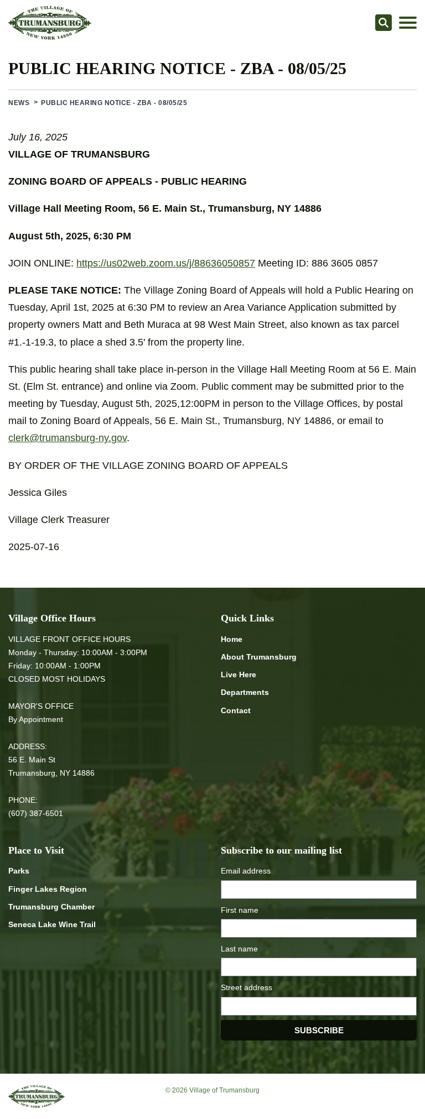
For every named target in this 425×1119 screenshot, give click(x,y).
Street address (246, 987)
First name (239, 910)
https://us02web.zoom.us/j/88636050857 (165, 263)
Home (231, 639)
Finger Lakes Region (47, 889)
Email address (246, 870)
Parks (18, 870)
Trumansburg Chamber (51, 906)
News (18, 103)
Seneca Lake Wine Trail (52, 924)
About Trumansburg (259, 656)
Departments (245, 692)
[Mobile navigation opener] (408, 22)
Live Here (238, 674)
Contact (236, 710)
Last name (239, 948)
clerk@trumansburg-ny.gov (67, 437)
